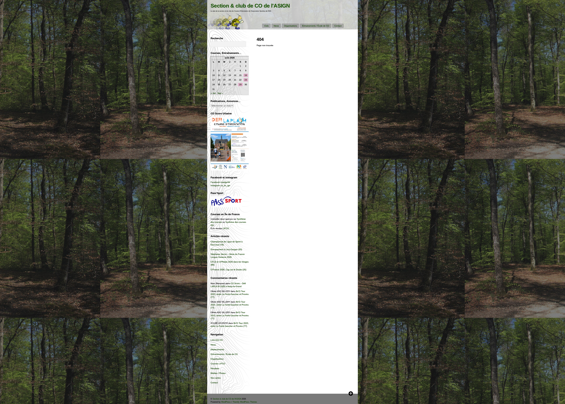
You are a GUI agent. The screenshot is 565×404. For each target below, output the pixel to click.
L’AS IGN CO (217, 340)
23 (246, 80)
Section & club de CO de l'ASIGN (227, 399)
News (276, 26)
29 (240, 84)
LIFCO (226, 228)
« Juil (213, 93)
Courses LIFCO (218, 363)
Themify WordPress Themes (244, 402)
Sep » (220, 93)
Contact (338, 26)
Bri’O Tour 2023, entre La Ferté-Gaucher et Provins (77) (230, 294)
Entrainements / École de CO (315, 26)
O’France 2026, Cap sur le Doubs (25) (228, 269)
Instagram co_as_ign (220, 185)
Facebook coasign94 (220, 182)
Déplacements (217, 349)
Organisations (290, 26)
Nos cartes (216, 378)
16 (246, 75)
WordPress (226, 402)
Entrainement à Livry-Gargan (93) (226, 249)
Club (266, 26)
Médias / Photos (218, 373)
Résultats (215, 368)
